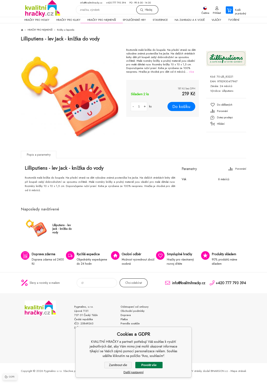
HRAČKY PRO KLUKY (68, 20)
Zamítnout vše (118, 365)
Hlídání (220, 124)
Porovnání (222, 111)
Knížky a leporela (65, 29)
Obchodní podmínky (133, 311)
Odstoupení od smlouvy (135, 307)
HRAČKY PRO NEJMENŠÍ (101, 20)
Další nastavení (133, 372)
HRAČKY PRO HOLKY (36, 20)
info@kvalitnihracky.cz (91, 2)
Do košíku (181, 106)
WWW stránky (193, 371)
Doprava (126, 315)
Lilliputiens (227, 91)
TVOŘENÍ (233, 20)
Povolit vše (149, 365)
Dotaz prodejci (225, 117)
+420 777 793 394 (116, 2)
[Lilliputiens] (226, 68)
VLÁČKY (216, 20)
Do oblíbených (224, 104)
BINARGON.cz (219, 371)
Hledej (148, 10)
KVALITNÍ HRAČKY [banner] (42, 8)
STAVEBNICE (160, 20)
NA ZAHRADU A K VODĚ (190, 20)
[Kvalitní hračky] (22, 30)
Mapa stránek (238, 371)
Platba (124, 319)
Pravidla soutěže (130, 323)
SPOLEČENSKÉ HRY (134, 20)
